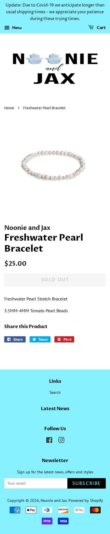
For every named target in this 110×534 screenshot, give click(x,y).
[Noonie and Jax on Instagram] (61, 441)
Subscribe (86, 483)
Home (9, 108)
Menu (16, 27)
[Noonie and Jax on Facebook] (49, 441)
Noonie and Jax (54, 500)
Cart (101, 28)
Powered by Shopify (86, 500)
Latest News (55, 409)
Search (55, 392)
